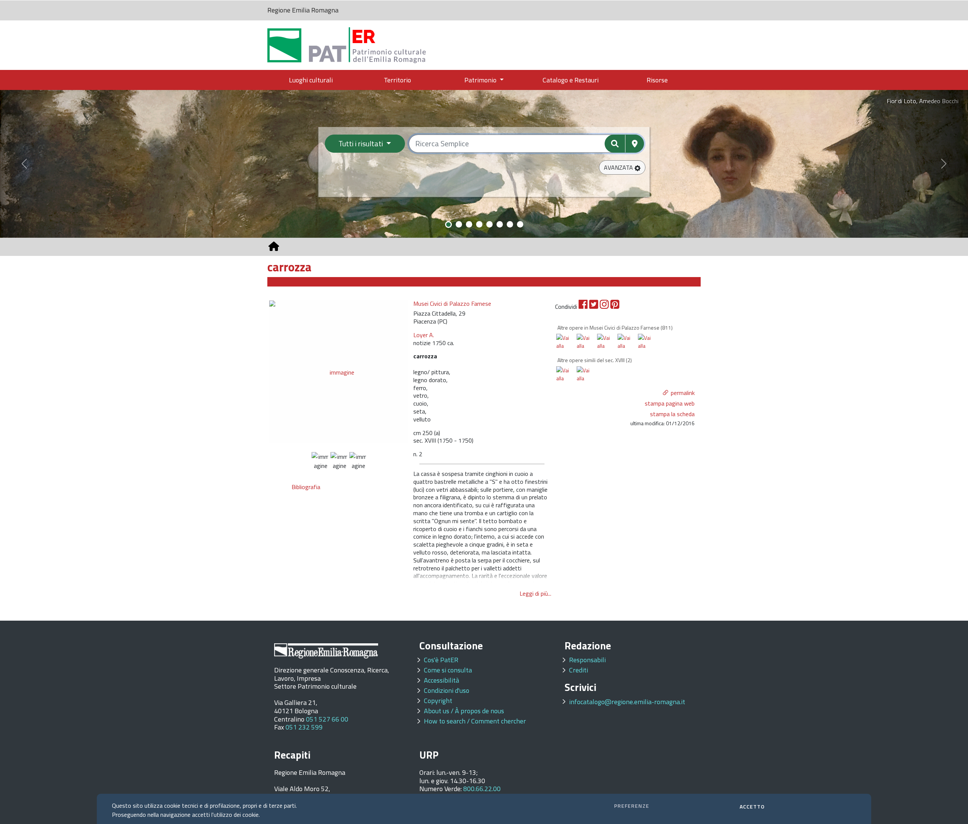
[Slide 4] (479, 224)
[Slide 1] (448, 224)
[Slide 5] (489, 224)
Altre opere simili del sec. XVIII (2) (594, 360)
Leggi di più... (535, 593)
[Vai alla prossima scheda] (566, 348)
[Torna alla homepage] (273, 246)
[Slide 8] (520, 224)
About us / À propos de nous (464, 711)
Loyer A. (423, 334)
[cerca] (615, 144)
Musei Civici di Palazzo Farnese (452, 304)
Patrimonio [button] (481, 80)
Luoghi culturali (311, 80)
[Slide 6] (499, 224)
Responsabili (587, 660)
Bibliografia (306, 486)
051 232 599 (304, 727)
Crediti (578, 670)
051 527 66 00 (327, 719)
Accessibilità (441, 680)
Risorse (657, 80)
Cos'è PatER (441, 660)
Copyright (438, 700)
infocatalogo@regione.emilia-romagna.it (627, 702)
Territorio (397, 80)
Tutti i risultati (361, 143)
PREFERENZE (631, 806)
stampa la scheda (672, 413)
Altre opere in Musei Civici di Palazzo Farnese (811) (615, 327)
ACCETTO (752, 806)
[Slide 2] (459, 224)
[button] (622, 167)
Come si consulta (448, 670)
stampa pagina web (670, 403)
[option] (339, 371)
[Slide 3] (469, 224)
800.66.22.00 (482, 789)
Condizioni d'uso (446, 690)
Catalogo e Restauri (571, 80)
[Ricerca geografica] (634, 144)
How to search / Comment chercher (475, 721)
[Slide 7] (510, 224)
